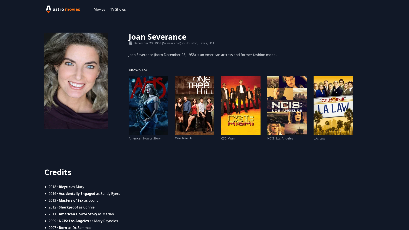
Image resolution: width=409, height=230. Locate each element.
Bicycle (65, 186)
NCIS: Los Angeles (280, 138)
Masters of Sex (71, 200)
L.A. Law (319, 138)
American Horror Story (145, 138)
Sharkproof (68, 207)
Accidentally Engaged (77, 193)
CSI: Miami (228, 138)
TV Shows (118, 9)
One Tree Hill (184, 138)
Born (63, 227)
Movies (99, 9)
